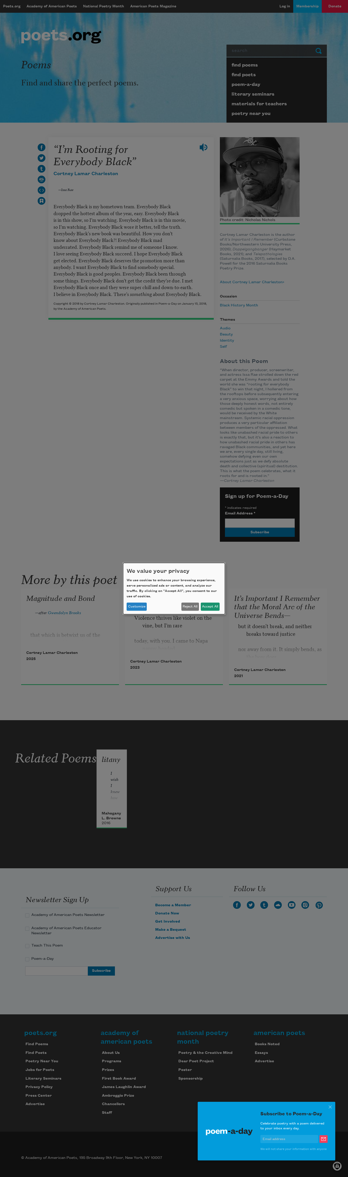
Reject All (190, 606)
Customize (136, 606)
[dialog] (174, 588)
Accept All (210, 606)
